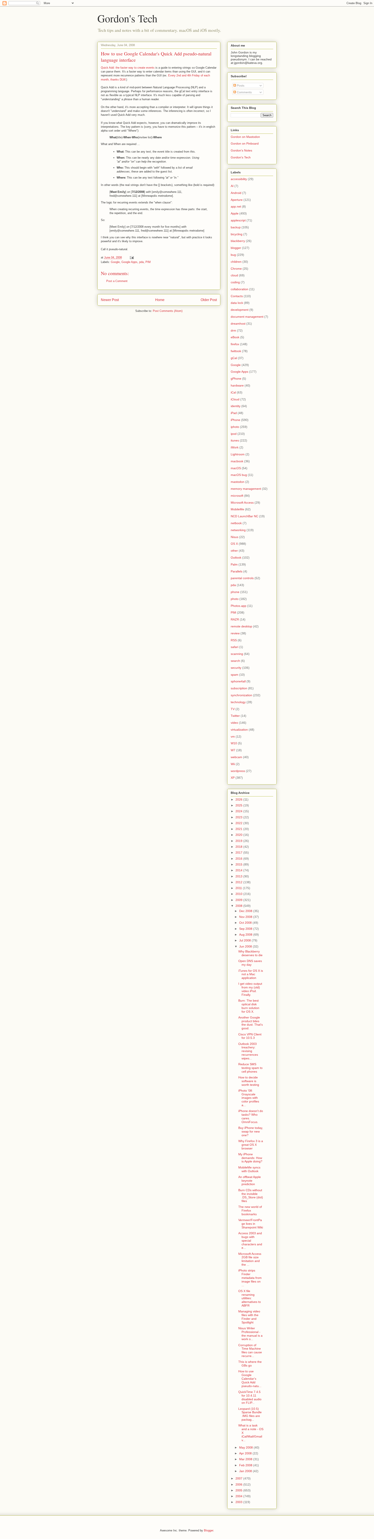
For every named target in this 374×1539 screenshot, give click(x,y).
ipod (234, 433)
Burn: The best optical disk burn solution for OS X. (248, 1006)
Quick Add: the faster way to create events (128, 67)
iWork (235, 447)
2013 (239, 876)
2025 (239, 805)
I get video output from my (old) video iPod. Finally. (250, 989)
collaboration (239, 289)
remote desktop (241, 626)
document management (247, 316)
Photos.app (238, 606)
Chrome (236, 268)
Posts (240, 85)
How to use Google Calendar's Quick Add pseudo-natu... (249, 1379)
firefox (235, 344)
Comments (244, 92)
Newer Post (110, 300)
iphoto (235, 427)
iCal (233, 392)
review (235, 633)
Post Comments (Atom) (167, 311)
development (239, 309)
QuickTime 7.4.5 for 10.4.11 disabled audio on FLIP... (249, 1397)
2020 (239, 834)
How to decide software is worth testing (248, 1081)
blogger (236, 248)
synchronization (241, 695)
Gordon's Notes (241, 150)
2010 (239, 894)
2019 (239, 841)
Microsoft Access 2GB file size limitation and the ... (249, 1259)
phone (235, 592)
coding (235, 282)
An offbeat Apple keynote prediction (249, 1180)
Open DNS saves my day (250, 962)
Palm (234, 564)
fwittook (236, 351)
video (234, 722)
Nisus (234, 537)
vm (233, 736)
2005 (239, 1490)
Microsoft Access (242, 502)
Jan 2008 (246, 1471)
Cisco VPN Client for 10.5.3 (249, 1036)
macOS (236, 468)
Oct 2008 (246, 922)
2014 (239, 870)
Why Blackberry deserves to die (250, 953)
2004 (239, 1496)
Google (115, 262)
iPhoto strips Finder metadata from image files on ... (250, 1278)
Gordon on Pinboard (245, 143)
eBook (235, 337)
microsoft (237, 495)
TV (233, 709)
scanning (237, 654)
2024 (239, 811)
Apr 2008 (246, 1453)
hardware (237, 385)
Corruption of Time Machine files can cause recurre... (250, 1350)
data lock (237, 303)
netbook (236, 523)
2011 (239, 888)
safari (234, 647)
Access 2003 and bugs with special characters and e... (250, 1240)
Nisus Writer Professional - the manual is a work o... (250, 1333)
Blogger (208, 1530)
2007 (239, 1478)
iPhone (235, 420)
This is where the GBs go (250, 1363)
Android (236, 193)
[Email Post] (131, 257)
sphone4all (238, 681)
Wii (233, 764)
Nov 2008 (246, 917)
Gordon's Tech (127, 18)
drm (233, 330)
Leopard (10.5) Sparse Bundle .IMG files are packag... (250, 1414)
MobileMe (237, 509)
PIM (148, 262)
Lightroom (238, 454)
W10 (234, 743)
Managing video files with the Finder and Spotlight (249, 1317)
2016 (239, 858)
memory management (246, 488)
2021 (239, 829)
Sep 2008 (246, 928)
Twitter (235, 715)
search (235, 660)
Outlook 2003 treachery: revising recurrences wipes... (248, 1051)
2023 (239, 817)
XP (233, 777)
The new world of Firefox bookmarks (250, 1210)
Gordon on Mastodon (245, 137)
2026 (239, 799)
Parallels (236, 571)
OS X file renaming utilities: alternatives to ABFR (249, 1298)
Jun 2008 (246, 946)
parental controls (242, 578)
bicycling (236, 234)
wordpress (238, 771)
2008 (239, 905)
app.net (236, 206)
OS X (234, 543)
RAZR (235, 619)
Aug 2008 (246, 934)
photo (235, 599)
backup (236, 227)
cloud (234, 275)
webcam (236, 757)
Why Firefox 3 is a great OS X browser (250, 1144)
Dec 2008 (246, 911)
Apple (235, 213)
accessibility (239, 179)
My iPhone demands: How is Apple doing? (250, 1157)
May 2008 (246, 1447)
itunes (235, 440)
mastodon (237, 481)
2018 (239, 846)
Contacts (237, 296)
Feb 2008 (246, 1465)
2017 (239, 852)
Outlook (236, 557)
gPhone (236, 378)
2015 (239, 864)
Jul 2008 (245, 940)
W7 (233, 750)
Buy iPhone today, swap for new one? (250, 1131)
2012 (239, 882)
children (236, 261)
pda (141, 262)
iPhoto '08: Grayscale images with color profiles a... (248, 1098)
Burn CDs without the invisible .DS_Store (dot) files (250, 1195)
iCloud (235, 399)
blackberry (238, 241)
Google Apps (129, 262)
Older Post (209, 300)
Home (159, 300)
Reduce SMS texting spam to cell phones (250, 1067)
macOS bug (239, 475)
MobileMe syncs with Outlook (249, 1169)
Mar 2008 (246, 1459)
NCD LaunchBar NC (244, 516)
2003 (239, 1502)
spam (234, 674)
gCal (234, 358)
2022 (239, 823)
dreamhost (238, 323)
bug (233, 254)
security (236, 667)
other (234, 550)
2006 (239, 1484)
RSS (234, 640)
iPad (234, 413)
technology (238, 702)
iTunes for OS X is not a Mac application (250, 974)
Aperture (237, 199)
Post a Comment (116, 281)
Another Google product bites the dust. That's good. (250, 1023)
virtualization (239, 729)
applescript (238, 220)
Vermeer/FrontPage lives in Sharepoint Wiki (250, 1223)
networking (238, 530)
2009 (239, 900)
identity (235, 406)
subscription (239, 688)
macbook (237, 461)
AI (232, 186)
